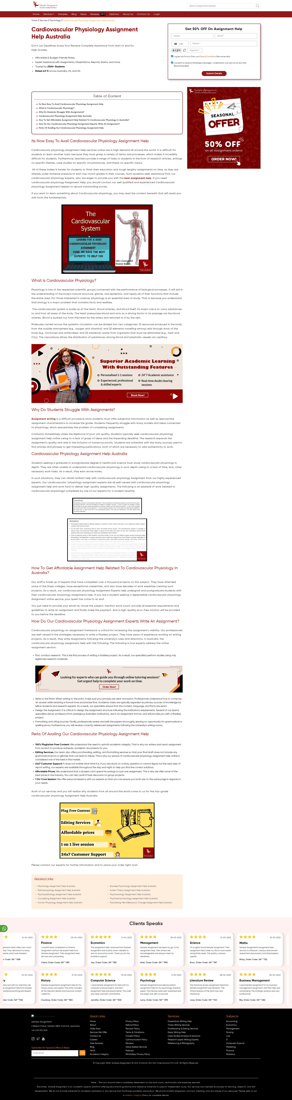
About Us (128, 14)
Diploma (114, 14)
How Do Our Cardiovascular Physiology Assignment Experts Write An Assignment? (79, 124)
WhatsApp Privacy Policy (138, 1054)
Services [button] (47, 14)
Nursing (229, 1032)
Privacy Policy (132, 1021)
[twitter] (38, 1038)
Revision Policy (133, 1029)
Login (157, 14)
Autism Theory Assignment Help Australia (130, 890)
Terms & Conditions (208, 57)
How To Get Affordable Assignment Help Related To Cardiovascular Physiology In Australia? (84, 120)
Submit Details (214, 73)
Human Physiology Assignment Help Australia (60, 903)
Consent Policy (133, 1036)
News (83, 14)
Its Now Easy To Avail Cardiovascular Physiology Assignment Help (71, 104)
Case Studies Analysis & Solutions (184, 1036)
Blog (73, 14)
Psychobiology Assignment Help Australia (130, 894)
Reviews (97, 14)
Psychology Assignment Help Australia (56, 886)
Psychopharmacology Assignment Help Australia (134, 898)
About (93, 1025)
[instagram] (33, 1038)
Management (232, 1029)
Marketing (231, 1047)
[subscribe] (82, 1053)
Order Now (95, 1029)
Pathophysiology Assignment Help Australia (59, 890)
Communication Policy (136, 1040)
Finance (230, 1051)
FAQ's (92, 1051)
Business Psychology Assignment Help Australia (133, 886)
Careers (93, 1040)
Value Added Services (136, 1047)
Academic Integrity (99, 1054)
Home (36, 14)
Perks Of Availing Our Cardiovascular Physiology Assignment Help (71, 128)
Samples (63, 14)
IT (227, 1040)
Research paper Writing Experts (183, 1040)
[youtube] (43, 1038)
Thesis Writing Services (179, 1025)
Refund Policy (132, 1025)
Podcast (130, 1051)
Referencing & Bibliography (181, 1043)
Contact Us (143, 14)
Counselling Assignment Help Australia (56, 898)
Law (228, 1036)
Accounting (231, 1021)
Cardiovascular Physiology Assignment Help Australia (65, 116)
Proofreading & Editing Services (183, 1029)
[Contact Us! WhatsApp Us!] (4, 928)
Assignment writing (43, 419)
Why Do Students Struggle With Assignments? (61, 112)
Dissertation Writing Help (180, 1021)
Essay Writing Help (177, 1032)
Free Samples (96, 1043)
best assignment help (137, 178)
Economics (231, 1025)
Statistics (230, 1054)
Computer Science (235, 1043)
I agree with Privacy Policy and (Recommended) (202, 57)
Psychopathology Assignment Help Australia (59, 894)
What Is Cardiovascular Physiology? (57, 108)
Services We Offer (98, 1032)
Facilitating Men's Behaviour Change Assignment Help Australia (141, 903)
